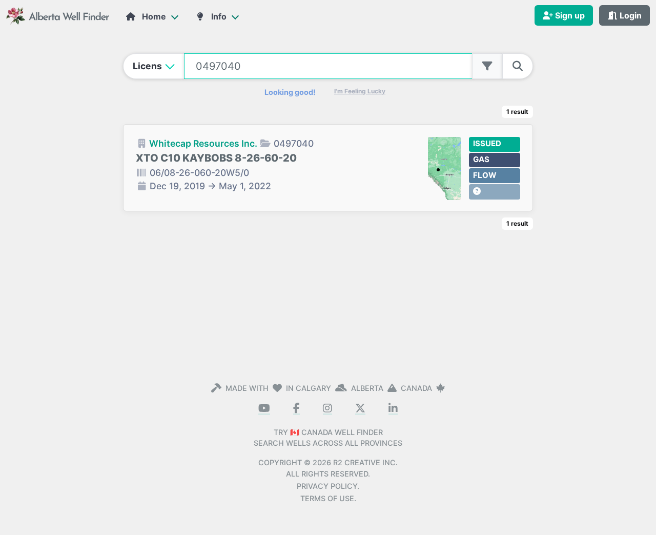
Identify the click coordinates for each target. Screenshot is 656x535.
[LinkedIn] (393, 409)
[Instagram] (327, 409)
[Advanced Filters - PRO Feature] (487, 66)
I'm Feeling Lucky (359, 91)
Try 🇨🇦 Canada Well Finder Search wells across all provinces (328, 438)
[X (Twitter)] (360, 409)
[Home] (58, 15)
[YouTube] (264, 409)
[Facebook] (296, 409)
